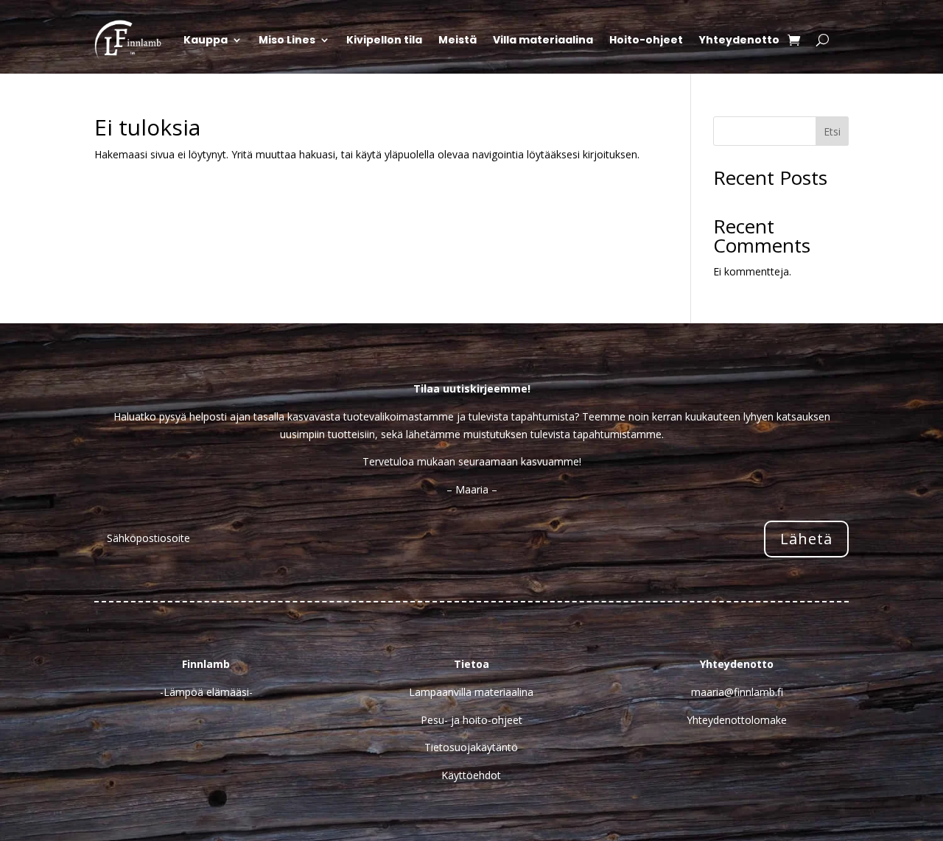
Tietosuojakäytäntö (471, 747)
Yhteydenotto (739, 39)
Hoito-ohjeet (646, 39)
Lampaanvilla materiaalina (471, 692)
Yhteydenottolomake (737, 720)
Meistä (457, 39)
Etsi (832, 131)
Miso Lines (287, 39)
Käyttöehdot (471, 775)
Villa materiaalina (543, 39)
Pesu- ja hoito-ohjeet (471, 720)
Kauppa (205, 39)
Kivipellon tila (384, 39)
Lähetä (806, 539)
